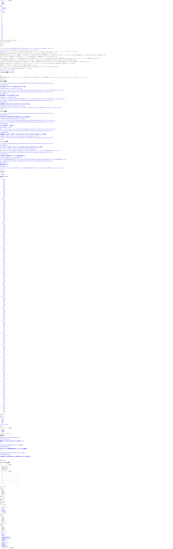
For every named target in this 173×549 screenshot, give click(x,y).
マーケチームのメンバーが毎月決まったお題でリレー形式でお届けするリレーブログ (18, 48)
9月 (4, 180)
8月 (4, 191)
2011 (2, 345)
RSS (2, 4)
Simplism (3, 174)
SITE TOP (5, 546)
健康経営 (3, 540)
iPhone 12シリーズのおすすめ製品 (40, 48)
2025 (2, 178)
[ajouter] (10, 482)
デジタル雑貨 (4, 511)
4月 (4, 183)
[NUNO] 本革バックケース (4, 51)
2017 (2, 272)
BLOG (4, 8)
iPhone (3, 173)
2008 (2, 381)
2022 (2, 211)
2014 (2, 308)
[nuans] (10, 478)
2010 (2, 357)
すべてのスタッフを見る (4, 424)
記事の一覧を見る (3, 460)
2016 (2, 284)
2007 (2, 393)
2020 (2, 235)
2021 (2, 223)
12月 (4, 187)
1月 (4, 198)
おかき (17, 68)
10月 (4, 179)
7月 (4, 181)
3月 (4, 184)
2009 (2, 369)
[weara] (10, 484)
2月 (4, 197)
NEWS (4, 7)
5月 (4, 182)
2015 (2, 296)
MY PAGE (5, 545)
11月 (4, 188)
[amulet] (10, 476)
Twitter (3, 430)
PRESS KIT (5, 542)
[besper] (10, 480)
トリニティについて (5, 539)
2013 (2, 320)
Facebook (3, 2)
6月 (4, 193)
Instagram (3, 3)
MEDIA (4, 543)
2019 (2, 247)
